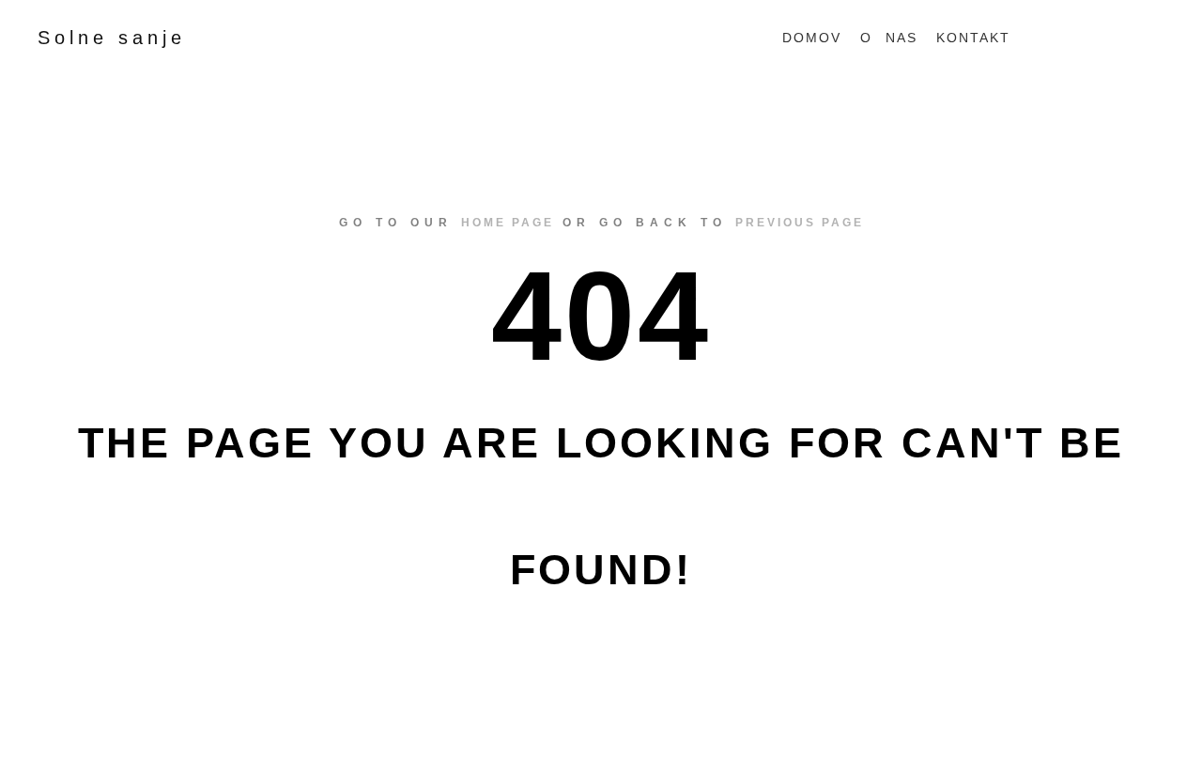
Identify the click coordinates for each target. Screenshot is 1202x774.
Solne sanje (112, 37)
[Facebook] (1124, 37)
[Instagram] (1152, 37)
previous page (799, 222)
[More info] (1066, 37)
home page (507, 222)
